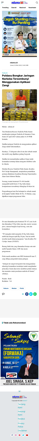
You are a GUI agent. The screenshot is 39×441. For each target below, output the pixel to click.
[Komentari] (3, 294)
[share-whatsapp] (35, 294)
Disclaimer (19, 431)
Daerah (14, 7)
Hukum (5, 73)
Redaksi (19, 419)
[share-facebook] (27, 294)
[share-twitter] (31, 294)
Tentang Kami (19, 404)
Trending (5, 7)
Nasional (22, 7)
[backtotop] (19, 392)
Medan (14, 288)
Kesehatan (32, 7)
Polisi (22, 288)
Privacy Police (19, 423)
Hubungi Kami (19, 411)
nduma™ (25, 400)
